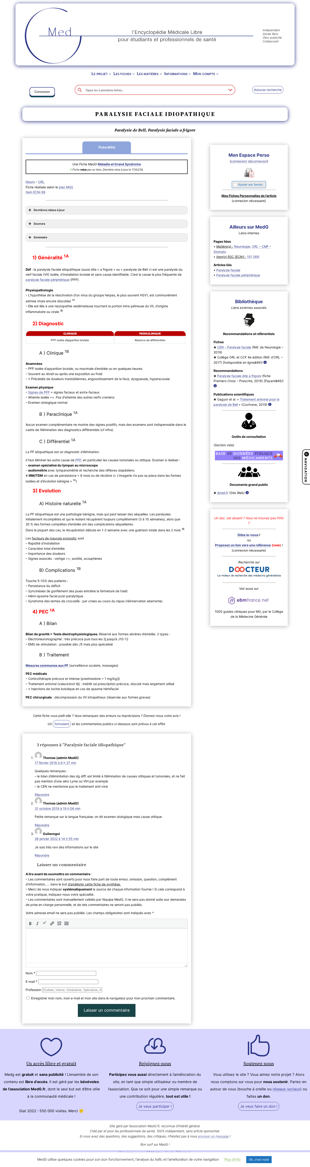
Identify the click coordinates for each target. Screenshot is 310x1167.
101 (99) (253, 257)
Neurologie (242, 246)
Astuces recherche (268, 90)
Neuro (30, 182)
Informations (175, 73)
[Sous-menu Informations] (189, 74)
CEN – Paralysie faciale (234, 347)
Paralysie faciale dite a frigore (239, 376)
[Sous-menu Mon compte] (217, 74)
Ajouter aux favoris (250, 184)
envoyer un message (213, 1136)
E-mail (31, 981)
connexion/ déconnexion (249, 161)
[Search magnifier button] (79, 90)
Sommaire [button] (40, 237)
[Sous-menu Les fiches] (133, 74)
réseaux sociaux (286, 1089)
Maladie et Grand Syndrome (119, 164)
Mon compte (204, 73)
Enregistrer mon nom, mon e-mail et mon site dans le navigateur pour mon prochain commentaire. (103, 998)
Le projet (99, 73)
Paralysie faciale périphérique (238, 275)
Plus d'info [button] (232, 1159)
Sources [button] (39, 223)
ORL (41, 182)
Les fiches (122, 73)
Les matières (147, 73)
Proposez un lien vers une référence (243, 545)
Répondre (42, 794)
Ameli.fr (222, 493)
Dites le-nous (248, 535)
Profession (33, 990)
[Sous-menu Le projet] (110, 74)
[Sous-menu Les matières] (161, 74)
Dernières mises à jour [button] (49, 210)
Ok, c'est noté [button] (259, 1159)
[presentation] (30, 923)
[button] (42, 92)
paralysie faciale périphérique (47, 280)
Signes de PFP (39, 392)
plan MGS (66, 187)
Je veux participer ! (155, 1106)
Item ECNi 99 (35, 192)
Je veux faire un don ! (258, 1106)
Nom (30, 973)
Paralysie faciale (228, 270)
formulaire (61, 724)
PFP (77, 460)
